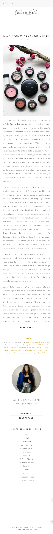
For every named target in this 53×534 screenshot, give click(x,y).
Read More (26, 327)
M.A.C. (40, 345)
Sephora (26, 455)
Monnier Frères (26, 448)
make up (14, 350)
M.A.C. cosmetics (20, 347)
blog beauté (36, 342)
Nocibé (26, 470)
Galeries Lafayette (26, 480)
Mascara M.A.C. (30, 350)
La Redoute (26, 473)
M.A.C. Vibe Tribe (33, 347)
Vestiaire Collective (26, 463)
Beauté (18, 342)
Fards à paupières (15, 345)
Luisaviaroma (26, 445)
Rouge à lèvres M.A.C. (39, 353)
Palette (39, 350)
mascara (21, 350)
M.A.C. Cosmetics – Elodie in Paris (26, 36)
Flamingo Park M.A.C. (30, 345)
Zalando (26, 466)
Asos (26, 434)
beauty (28, 342)
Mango (26, 438)
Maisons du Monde (26, 477)
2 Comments (26, 339)
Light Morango (31, 529)
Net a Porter (26, 452)
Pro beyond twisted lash (22, 353)
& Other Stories (26, 459)
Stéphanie (28, 154)
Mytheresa (26, 441)
